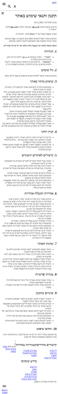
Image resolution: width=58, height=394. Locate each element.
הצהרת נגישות (31, 374)
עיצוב (34, 369)
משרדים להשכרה (29, 353)
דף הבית (53, 350)
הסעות (54, 355)
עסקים (34, 372)
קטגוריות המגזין (50, 358)
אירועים (53, 353)
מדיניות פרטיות (30, 376)
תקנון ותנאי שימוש (29, 379)
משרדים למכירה (30, 350)
